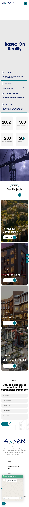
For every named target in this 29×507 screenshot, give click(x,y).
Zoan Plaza (9, 317)
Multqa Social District (14, 360)
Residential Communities (10, 230)
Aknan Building (11, 274)
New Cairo (7, 224)
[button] (14, 195)
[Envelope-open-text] (27, 261)
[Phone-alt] (27, 255)
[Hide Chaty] (4, 503)
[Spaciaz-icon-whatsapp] (27, 258)
